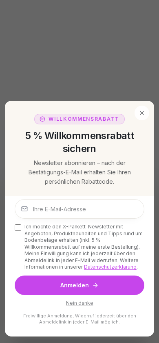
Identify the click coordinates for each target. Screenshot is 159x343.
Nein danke (79, 303)
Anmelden (74, 285)
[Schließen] (142, 113)
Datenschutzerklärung (110, 267)
